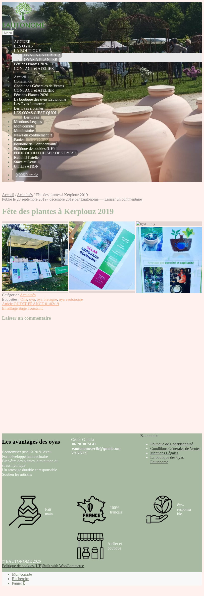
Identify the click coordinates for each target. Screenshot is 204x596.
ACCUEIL (23, 42)
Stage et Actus (25, 162)
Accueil (20, 77)
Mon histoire (24, 130)
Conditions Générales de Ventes (39, 86)
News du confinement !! (33, 135)
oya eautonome (71, 299)
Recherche (20, 579)
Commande (23, 81)
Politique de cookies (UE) (34, 148)
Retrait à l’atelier (27, 157)
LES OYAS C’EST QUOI (35, 113)
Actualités (25, 195)
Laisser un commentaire (123, 199)
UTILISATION (26, 166)
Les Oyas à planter (28, 108)
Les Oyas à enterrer (29, 104)
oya (32, 299)
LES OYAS (23, 46)
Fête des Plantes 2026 (31, 64)
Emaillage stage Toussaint (22, 308)
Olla (23, 299)
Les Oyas (31, 117)
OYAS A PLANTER (40, 59)
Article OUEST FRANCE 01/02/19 (30, 304)
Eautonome (90, 199)
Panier (19, 139)
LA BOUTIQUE (27, 50)
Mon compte (24, 126)
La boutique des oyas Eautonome (40, 99)
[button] (35, 222)
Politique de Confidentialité (35, 144)
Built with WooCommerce (63, 566)
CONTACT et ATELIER (34, 68)
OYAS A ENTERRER (42, 55)
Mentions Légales (28, 122)
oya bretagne (47, 299)
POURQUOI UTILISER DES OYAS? (45, 153)
